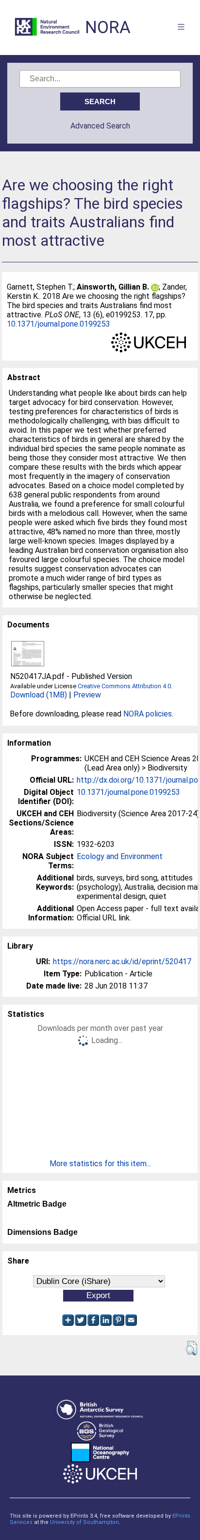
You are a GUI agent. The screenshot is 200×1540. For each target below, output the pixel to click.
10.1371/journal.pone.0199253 (58, 324)
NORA (108, 27)
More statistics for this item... (100, 1163)
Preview (87, 694)
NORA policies (147, 713)
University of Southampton (84, 1522)
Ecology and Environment (120, 856)
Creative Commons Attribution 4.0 (124, 686)
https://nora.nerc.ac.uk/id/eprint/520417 (122, 961)
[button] (191, 1348)
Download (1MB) (38, 694)
